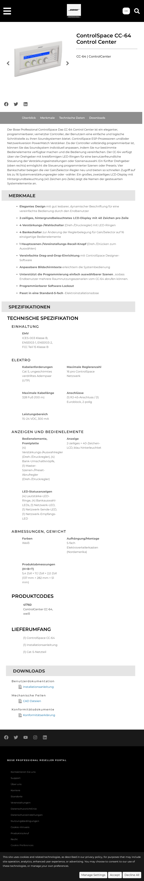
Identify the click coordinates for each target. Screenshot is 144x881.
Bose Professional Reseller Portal (37, 760)
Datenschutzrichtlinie (24, 808)
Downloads (97, 117)
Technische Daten (72, 117)
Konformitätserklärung (39, 715)
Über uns (16, 784)
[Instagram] (35, 737)
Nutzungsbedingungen (25, 821)
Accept (115, 875)
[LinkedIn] (25, 104)
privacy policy (93, 857)
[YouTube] (25, 737)
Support (15, 778)
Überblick (29, 117)
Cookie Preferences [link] (22, 845)
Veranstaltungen (21, 802)
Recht (14, 839)
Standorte (16, 796)
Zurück (8, 63)
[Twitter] (15, 104)
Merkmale (47, 117)
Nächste (67, 63)
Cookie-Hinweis (20, 827)
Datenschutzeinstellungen (27, 815)
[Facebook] (6, 104)
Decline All (132, 875)
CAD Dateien (32, 701)
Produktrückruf (20, 833)
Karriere (15, 790)
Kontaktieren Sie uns (23, 772)
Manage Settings (93, 875)
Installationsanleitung (38, 687)
